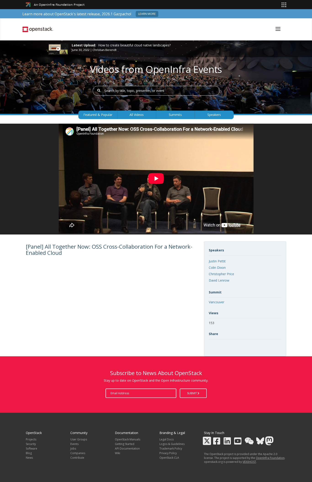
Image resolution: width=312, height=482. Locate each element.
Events (74, 444)
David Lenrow (219, 280)
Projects (31, 439)
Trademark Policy (170, 448)
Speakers (214, 114)
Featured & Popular (97, 114)
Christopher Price (221, 274)
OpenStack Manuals (127, 439)
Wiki (117, 453)
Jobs (73, 448)
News (29, 458)
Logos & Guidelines (172, 444)
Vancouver (216, 302)
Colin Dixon (217, 267)
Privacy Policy (168, 453)
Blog (29, 453)
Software (31, 448)
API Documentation (127, 448)
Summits (175, 114)
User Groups (78, 439)
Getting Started (124, 444)
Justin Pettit (217, 261)
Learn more (147, 14)
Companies (77, 453)
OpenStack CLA (169, 458)
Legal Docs (166, 439)
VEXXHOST (249, 462)
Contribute (77, 458)
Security (31, 444)
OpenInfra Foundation (270, 458)
